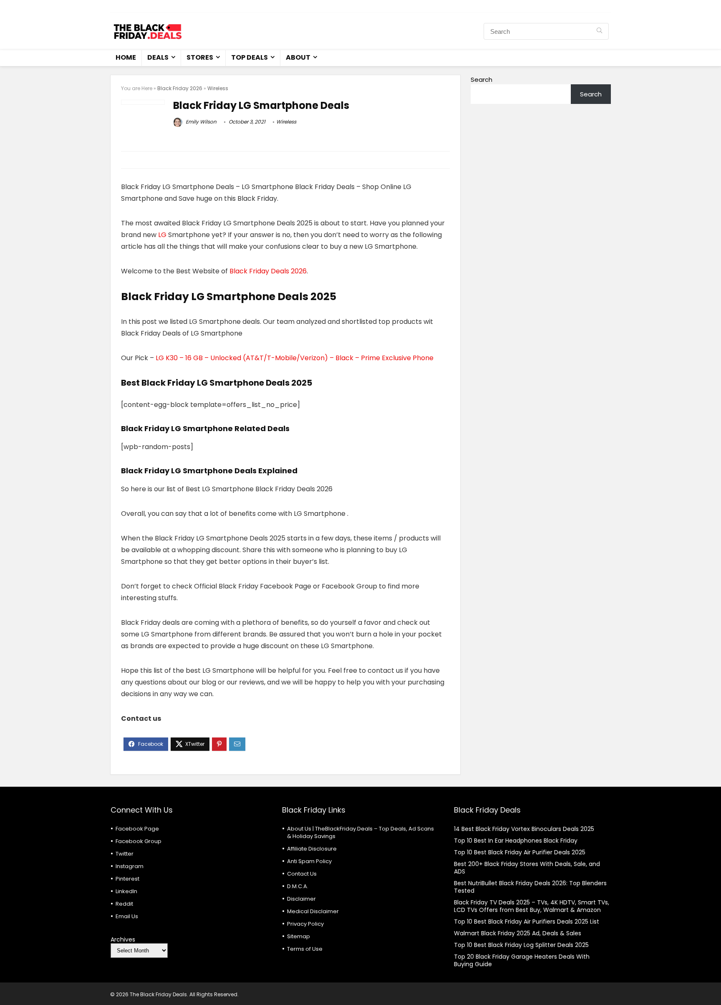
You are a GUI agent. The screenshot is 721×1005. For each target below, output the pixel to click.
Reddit (124, 904)
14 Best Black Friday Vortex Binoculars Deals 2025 (524, 829)
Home (126, 57)
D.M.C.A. (297, 886)
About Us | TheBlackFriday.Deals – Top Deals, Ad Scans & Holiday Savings (360, 832)
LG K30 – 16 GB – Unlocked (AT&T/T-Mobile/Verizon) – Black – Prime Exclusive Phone (295, 358)
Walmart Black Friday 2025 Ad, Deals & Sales (517, 933)
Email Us (127, 916)
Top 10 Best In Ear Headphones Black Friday (515, 840)
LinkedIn (126, 891)
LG (162, 235)
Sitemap (298, 936)
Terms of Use (305, 949)
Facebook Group (138, 841)
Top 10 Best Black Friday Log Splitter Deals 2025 (521, 945)
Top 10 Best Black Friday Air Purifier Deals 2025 (519, 852)
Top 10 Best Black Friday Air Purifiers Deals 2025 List (526, 921)
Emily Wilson (200, 121)
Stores (200, 57)
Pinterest (127, 879)
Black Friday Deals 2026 (268, 271)
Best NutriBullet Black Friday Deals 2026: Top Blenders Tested (530, 887)
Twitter (125, 854)
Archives (123, 939)
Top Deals (249, 57)
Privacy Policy (305, 924)
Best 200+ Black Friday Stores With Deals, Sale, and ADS (527, 868)
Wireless (217, 88)
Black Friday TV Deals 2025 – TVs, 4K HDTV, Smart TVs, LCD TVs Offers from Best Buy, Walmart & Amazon (531, 906)
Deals (158, 57)
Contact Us (302, 874)
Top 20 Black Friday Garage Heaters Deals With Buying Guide (522, 960)
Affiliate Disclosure (312, 849)
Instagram (130, 866)
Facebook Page (137, 829)
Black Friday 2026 (179, 88)
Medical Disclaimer (313, 911)
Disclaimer (301, 899)
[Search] (599, 31)
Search (481, 79)
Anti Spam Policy (309, 861)
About (298, 57)
